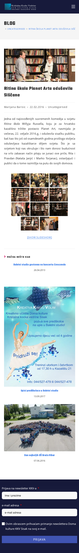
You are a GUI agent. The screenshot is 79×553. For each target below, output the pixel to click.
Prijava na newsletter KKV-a (19, 488)
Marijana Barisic (15, 107)
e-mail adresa (10, 505)
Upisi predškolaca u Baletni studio (39, 391)
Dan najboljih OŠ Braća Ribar (39, 455)
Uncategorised (57, 107)
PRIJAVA (39, 539)
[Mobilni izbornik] (73, 6)
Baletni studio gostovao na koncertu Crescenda (39, 265)
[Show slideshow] (39, 237)
